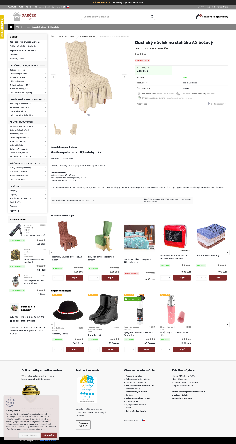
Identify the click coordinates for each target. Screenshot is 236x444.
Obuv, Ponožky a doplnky (21, 92)
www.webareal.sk (48, 440)
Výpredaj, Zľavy (17, 58)
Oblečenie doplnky (18, 81)
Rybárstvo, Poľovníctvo (20, 156)
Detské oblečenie (17, 70)
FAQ (17, 27)
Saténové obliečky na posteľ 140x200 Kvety (137, 261)
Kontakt (129, 395)
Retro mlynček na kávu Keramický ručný (34, 282)
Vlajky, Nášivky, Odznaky (20, 168)
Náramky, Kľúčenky (18, 171)
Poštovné (25, 27)
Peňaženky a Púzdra (19, 134)
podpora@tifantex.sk (24, 320)
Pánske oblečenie (17, 77)
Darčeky (13, 191)
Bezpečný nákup (39, 27)
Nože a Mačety (16, 145)
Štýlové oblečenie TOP (20, 85)
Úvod (53, 36)
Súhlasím (49, 435)
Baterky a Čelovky (18, 141)
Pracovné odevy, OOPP (20, 89)
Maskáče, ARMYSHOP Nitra (21, 126)
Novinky (13, 54)
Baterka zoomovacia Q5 (34, 235)
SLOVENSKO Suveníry (19, 175)
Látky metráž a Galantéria (21, 115)
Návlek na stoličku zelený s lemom (101, 258)
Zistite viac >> (44, 379)
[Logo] (25, 17)
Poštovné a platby (134, 376)
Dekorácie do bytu (18, 111)
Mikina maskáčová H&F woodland (34, 260)
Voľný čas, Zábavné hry (20, 198)
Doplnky (13, 194)
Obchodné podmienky (136, 382)
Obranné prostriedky (19, 137)
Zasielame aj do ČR (133, 420)
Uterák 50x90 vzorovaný (207, 255)
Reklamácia (53, 27)
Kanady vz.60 (94, 335)
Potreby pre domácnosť (20, 104)
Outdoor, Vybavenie (19, 149)
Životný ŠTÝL (15, 202)
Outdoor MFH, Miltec (19, 152)
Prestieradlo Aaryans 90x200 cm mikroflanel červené (174, 257)
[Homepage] (11, 27)
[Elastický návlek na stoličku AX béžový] (89, 77)
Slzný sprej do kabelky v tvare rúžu (174, 334)
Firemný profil (132, 401)
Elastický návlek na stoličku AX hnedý (67, 258)
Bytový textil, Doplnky (19, 107)
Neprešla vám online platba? (24, 50)
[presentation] (53, 76)
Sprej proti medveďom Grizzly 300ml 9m (138, 334)
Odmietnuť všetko (29, 435)
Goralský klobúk (60, 333)
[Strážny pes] (204, 104)
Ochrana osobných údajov (138, 379)
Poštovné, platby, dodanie (23, 46)
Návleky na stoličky (87, 36)
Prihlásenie (205, 7)
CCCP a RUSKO (17, 179)
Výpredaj (14, 210)
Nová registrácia (221, 7)
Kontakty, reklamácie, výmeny (25, 41)
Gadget (13, 206)
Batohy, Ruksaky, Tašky (20, 130)
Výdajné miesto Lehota (136, 404)
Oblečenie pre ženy (18, 73)
